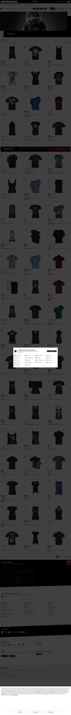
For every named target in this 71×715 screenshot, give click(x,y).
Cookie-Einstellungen (44, 693)
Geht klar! (20, 712)
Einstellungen (50, 712)
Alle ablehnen (35, 712)
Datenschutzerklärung (14, 694)
